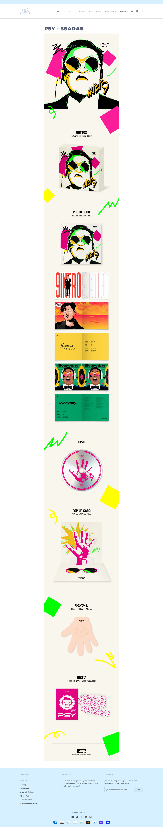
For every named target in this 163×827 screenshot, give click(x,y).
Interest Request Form (28, 803)
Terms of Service (26, 800)
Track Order (24, 788)
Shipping (23, 784)
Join (138, 789)
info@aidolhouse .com (70, 786)
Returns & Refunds (27, 792)
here (81, 783)
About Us (23, 781)
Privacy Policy (25, 796)
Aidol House (78, 812)
